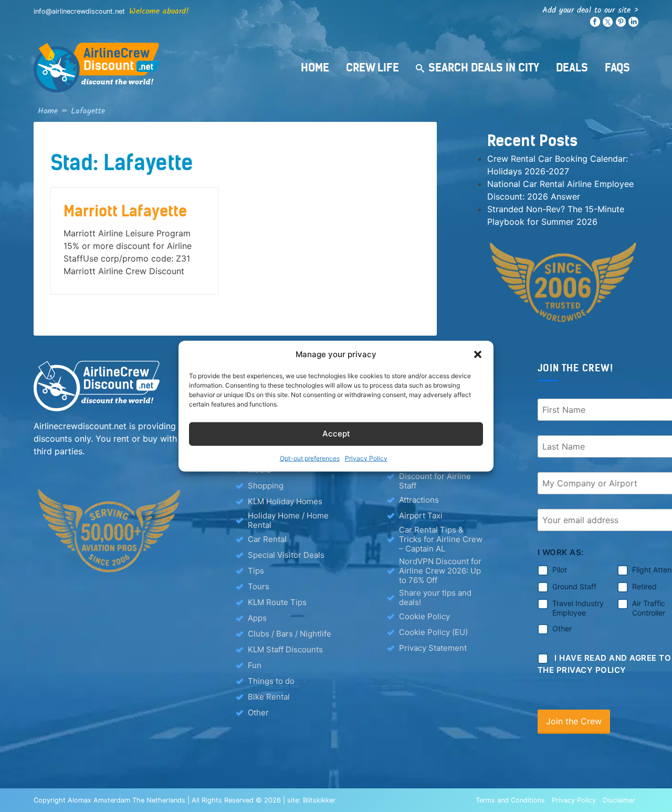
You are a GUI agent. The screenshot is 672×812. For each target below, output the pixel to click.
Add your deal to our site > (590, 10)
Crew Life (372, 67)
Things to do (271, 681)
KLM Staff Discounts (285, 649)
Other (258, 712)
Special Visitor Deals (286, 555)
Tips (256, 571)
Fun (254, 665)
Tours (258, 586)
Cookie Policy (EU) (433, 632)
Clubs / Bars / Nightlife (289, 634)
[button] (477, 354)
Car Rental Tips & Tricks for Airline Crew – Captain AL (440, 539)
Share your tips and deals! (435, 597)
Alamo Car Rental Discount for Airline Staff (435, 476)
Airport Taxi (421, 515)
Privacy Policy (366, 458)
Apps (257, 618)
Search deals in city (483, 67)
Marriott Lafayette (125, 211)
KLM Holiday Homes (285, 501)
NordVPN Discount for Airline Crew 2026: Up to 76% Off (440, 571)
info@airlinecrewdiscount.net (79, 11)
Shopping (266, 486)
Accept (336, 434)
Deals (572, 67)
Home (315, 67)
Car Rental (267, 539)
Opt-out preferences (310, 458)
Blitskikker (319, 800)
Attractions (419, 500)
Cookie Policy (424, 616)
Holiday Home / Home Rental (288, 520)
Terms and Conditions (510, 800)
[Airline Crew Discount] (160, 67)
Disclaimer (619, 800)
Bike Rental (269, 697)
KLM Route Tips (277, 602)
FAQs (617, 67)
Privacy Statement (433, 648)
